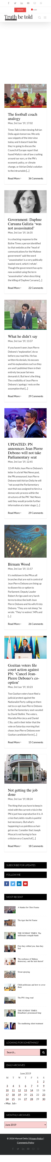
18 (13, 1094)
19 (19, 1094)
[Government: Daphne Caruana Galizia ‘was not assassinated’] (25, 201)
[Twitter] (12, 883)
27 (25, 1099)
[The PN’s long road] (10, 1001)
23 (43, 1094)
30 (43, 1099)
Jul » (14, 1103)
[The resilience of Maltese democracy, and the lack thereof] (10, 962)
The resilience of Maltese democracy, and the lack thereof (30, 960)
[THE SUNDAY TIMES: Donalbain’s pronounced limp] (10, 1014)
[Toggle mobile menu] (45, 17)
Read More (14, 178)
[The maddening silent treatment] (10, 1026)
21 (31, 1094)
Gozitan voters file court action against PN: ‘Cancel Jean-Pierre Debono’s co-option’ (23, 674)
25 (13, 1099)
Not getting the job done (23, 792)
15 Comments (35, 742)
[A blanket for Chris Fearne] (10, 910)
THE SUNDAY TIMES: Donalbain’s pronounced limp (29, 1011)
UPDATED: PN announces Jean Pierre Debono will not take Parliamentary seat (25, 450)
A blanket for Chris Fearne (28, 907)
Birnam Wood (19, 564)
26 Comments (35, 623)
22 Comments (35, 287)
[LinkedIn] (19, 883)
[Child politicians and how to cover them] (10, 988)
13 (25, 1090)
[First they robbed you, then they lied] (10, 949)
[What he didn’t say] (25, 315)
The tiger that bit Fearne (27, 920)
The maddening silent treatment (30, 1023)
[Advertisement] (25, 49)
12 (19, 1090)
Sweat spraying (24, 971)
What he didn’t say (22, 336)
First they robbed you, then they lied (30, 947)
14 (31, 1090)
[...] (27, 170)
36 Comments (35, 178)
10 (7, 1090)
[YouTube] (25, 883)
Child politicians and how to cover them (31, 985)
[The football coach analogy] (25, 96)
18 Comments (35, 846)
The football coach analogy (22, 116)
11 (13, 1090)
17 (7, 1094)
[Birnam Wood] (25, 541)
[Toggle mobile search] (39, 17)
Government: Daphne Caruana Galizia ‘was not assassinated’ (25, 224)
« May (7, 1103)
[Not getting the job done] (25, 769)
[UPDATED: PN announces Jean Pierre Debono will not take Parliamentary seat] (25, 423)
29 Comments (35, 396)
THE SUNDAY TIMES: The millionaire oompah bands (29, 934)
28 (31, 1099)
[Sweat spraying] (10, 975)
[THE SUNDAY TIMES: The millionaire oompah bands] (10, 936)
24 (7, 1099)
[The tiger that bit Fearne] (10, 923)
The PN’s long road (25, 997)
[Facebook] (6, 883)
